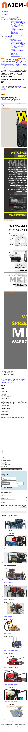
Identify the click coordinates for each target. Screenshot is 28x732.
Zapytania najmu (8, 36)
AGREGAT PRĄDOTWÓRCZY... (11, 667)
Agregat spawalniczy (8, 582)
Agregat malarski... (8, 633)
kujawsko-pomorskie (12, 417)
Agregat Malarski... (8, 616)
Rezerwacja (14, 512)
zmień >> (12, 19)
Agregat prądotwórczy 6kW (10, 565)
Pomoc (5, 13)
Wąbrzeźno (17, 87)
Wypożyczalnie (7, 37)
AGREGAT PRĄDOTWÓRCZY (11, 684)
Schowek (6, 11)
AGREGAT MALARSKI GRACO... (11, 650)
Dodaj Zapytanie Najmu (8, 61)
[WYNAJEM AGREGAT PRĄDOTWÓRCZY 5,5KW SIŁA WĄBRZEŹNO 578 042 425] (14, 127)
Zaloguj (6, 14)
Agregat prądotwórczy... (9, 530)
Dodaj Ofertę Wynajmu (11, 59)
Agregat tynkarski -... (8, 719)
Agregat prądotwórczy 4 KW (10, 548)
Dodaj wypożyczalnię (7, 64)
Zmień (17, 17)
